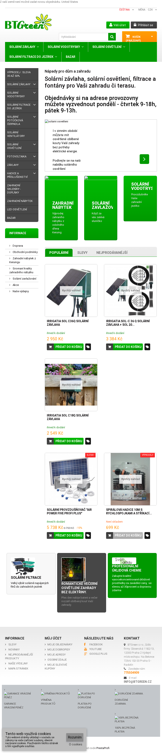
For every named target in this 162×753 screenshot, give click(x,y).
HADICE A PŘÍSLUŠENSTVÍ (17, 175)
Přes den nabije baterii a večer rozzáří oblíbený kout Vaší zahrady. (79, 601)
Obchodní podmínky (25, 252)
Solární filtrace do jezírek (31, 56)
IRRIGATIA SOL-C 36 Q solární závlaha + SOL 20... (128, 322)
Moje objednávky (59, 644)
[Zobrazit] (88, 346)
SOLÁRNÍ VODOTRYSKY (64, 47)
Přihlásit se (145, 25)
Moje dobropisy (58, 649)
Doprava (17, 245)
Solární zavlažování (24, 278)
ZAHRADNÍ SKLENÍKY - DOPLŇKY (14, 189)
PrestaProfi (102, 748)
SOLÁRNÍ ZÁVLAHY (22, 47)
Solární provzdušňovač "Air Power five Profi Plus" (69, 511)
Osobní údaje (57, 659)
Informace (17, 233)
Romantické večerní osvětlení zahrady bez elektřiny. (79, 588)
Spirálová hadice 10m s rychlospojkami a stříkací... (129, 511)
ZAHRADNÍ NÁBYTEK (20, 201)
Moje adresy (56, 654)
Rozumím (75, 737)
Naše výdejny (20, 291)
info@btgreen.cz (138, 681)
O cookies (75, 744)
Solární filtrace (26, 578)
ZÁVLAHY (13, 164)
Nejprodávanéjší (111, 253)
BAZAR (70, 56)
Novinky (14, 649)
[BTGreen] (30, 22)
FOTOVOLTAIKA (16, 156)
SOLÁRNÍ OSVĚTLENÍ (107, 47)
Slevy (82, 253)
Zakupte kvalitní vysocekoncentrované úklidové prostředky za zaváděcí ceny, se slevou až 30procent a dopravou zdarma (131, 583)
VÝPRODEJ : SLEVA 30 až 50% (19, 74)
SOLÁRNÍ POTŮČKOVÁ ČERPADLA (15, 120)
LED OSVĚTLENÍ (17, 209)
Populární (58, 253)
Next (144, 159)
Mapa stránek (18, 668)
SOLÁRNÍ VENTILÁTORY (16, 134)
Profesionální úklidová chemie (126, 568)
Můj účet (53, 638)
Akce (15, 285)
